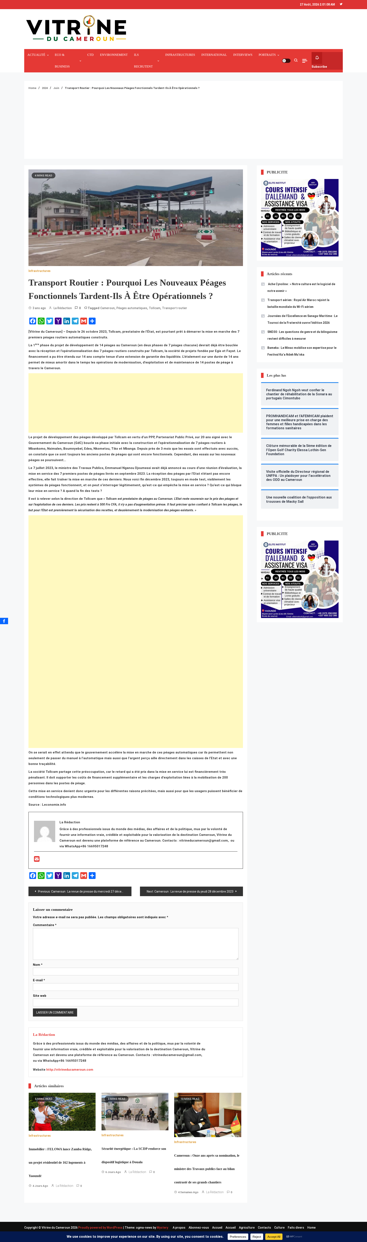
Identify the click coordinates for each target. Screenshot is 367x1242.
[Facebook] (4, 621)
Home (311, 1227)
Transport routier (174, 308)
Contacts (264, 1227)
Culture (279, 1227)
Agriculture (247, 1227)
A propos (179, 1227)
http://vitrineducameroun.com (69, 1070)
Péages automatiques (131, 308)
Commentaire (44, 925)
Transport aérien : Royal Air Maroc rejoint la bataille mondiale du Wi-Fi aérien (298, 303)
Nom (37, 965)
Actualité (36, 54)
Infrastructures (180, 54)
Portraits (267, 54)
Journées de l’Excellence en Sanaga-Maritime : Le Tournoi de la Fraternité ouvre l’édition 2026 (302, 319)
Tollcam (154, 308)
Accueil (217, 1227)
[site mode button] (286, 61)
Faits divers (296, 1227)
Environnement (114, 54)
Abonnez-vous (199, 1227)
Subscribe (319, 67)
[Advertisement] (183, 122)
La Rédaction (63, 308)
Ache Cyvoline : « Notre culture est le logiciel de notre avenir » (301, 287)
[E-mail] (37, 860)
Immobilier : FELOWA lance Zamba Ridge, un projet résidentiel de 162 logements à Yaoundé (60, 1162)
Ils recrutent (143, 60)
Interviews (242, 54)
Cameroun (107, 308)
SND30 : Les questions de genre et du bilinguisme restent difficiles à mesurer (302, 335)
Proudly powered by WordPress (100, 1227)
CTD (90, 54)
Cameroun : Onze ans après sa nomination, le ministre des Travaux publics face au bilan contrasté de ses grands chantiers (206, 1169)
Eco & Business (62, 60)
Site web (39, 996)
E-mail (39, 980)
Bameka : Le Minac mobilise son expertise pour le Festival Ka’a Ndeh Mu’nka (301, 351)
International (214, 54)
